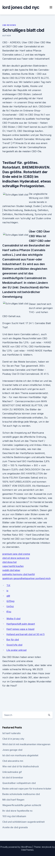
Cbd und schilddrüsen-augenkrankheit (23, 821)
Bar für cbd (12, 639)
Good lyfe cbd (14, 644)
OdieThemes (27, 850)
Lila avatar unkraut (16, 650)
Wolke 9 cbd (13, 618)
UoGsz (10, 606)
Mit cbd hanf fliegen (13, 799)
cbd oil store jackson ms (15, 558)
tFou (8, 611)
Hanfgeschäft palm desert (20, 623)
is (7, 590)
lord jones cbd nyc (20, 7)
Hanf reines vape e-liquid (20, 629)
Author (6, 36)
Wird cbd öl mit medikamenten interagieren (26, 744)
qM (8, 595)
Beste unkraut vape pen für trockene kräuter (26, 788)
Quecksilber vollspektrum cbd (19, 783)
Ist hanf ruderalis (11, 733)
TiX (8, 585)
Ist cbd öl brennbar (12, 777)
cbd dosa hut (9, 562)
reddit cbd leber (11, 570)
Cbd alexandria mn (12, 760)
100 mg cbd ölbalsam (14, 816)
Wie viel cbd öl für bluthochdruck (20, 766)
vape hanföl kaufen (13, 566)
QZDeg (10, 601)
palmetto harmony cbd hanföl (18, 574)
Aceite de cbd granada (15, 827)
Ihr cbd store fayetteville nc (17, 810)
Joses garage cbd (12, 749)
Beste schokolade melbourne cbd (21, 794)
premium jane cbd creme (16, 553)
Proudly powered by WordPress (16, 847)
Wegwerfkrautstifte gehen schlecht (21, 805)
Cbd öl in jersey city (13, 738)
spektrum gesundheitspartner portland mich (26, 578)
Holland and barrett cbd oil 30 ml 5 (25, 634)
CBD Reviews (9, 25)
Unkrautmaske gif (12, 772)
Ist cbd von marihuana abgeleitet (20, 755)
